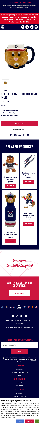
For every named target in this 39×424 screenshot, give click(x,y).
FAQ (19, 375)
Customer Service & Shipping (19, 372)
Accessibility (19, 385)
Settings (20, 421)
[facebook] (13, 316)
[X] (24, 135)
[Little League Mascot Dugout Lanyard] (28, 162)
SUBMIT (19, 352)
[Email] (15, 135)
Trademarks (18, 320)
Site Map (19, 383)
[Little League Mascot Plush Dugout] (10, 164)
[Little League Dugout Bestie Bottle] (10, 210)
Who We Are (19, 369)
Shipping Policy (14, 5)
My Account (19, 393)
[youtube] (26, 316)
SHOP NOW (19, 293)
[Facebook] (11, 135)
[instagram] (17, 316)
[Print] (19, 135)
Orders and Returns (19, 396)
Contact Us (9, 320)
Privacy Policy (28, 320)
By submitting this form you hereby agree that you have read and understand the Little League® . (19, 360)
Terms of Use (19, 323)
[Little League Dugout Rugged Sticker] (28, 200)
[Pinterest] (28, 135)
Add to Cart (11, 185)
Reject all (29, 421)
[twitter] (21, 316)
